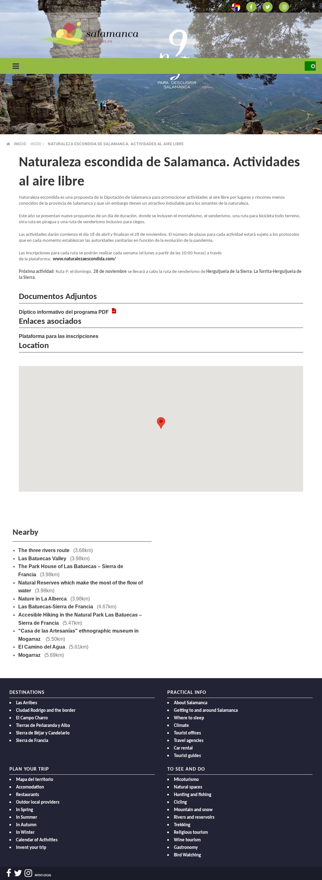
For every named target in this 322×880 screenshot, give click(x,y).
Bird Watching (187, 855)
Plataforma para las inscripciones (58, 336)
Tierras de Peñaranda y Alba (43, 725)
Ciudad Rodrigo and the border (45, 710)
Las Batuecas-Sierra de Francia (55, 606)
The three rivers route (43, 550)
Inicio (20, 144)
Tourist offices (187, 733)
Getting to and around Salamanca (206, 710)
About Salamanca (190, 703)
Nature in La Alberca (42, 598)
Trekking (182, 825)
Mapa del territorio (34, 780)
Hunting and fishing (192, 795)
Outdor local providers (37, 802)
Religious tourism (191, 832)
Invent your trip (31, 847)
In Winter (25, 832)
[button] (161, 423)
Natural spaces (188, 787)
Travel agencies (188, 741)
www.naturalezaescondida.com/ (84, 259)
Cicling (180, 802)
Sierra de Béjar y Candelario (42, 733)
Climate (181, 725)
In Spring (24, 810)
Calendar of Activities (37, 840)
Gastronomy (186, 847)
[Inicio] (89, 33)
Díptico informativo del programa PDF (64, 312)
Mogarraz (29, 655)
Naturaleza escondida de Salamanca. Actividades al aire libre (116, 144)
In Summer (26, 817)
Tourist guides (187, 756)
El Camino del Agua (41, 647)
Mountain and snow (193, 810)
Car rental (183, 748)
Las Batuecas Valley (42, 558)
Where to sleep (189, 718)
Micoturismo (186, 780)
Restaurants (27, 795)
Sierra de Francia (32, 741)
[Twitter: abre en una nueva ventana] (267, 6)
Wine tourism (187, 840)
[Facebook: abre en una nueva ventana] (251, 6)
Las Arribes (26, 703)
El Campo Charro (32, 718)
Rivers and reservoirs (194, 817)
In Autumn (26, 825)
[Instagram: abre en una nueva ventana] (284, 6)
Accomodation (30, 787)
